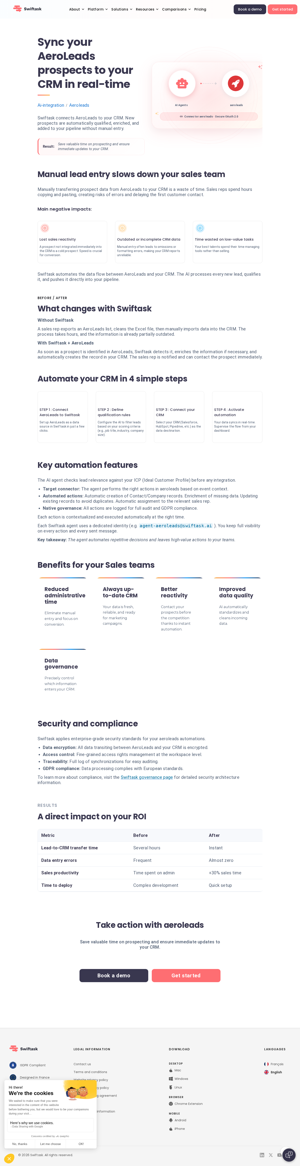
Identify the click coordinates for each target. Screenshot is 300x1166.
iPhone (180, 1129)
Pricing (200, 9)
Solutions (119, 9)
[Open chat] (289, 1155)
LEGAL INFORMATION (92, 1049)
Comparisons (174, 9)
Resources (145, 9)
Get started (282, 9)
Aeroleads (79, 105)
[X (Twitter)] (271, 1155)
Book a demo (250, 9)
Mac (178, 1070)
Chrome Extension (189, 1104)
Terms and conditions (90, 1072)
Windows (181, 1079)
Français (277, 1064)
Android (180, 1120)
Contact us (82, 1064)
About (74, 9)
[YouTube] (279, 1155)
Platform (96, 9)
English (276, 1072)
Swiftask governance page (147, 777)
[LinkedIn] (262, 1155)
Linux (178, 1087)
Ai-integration (51, 105)
